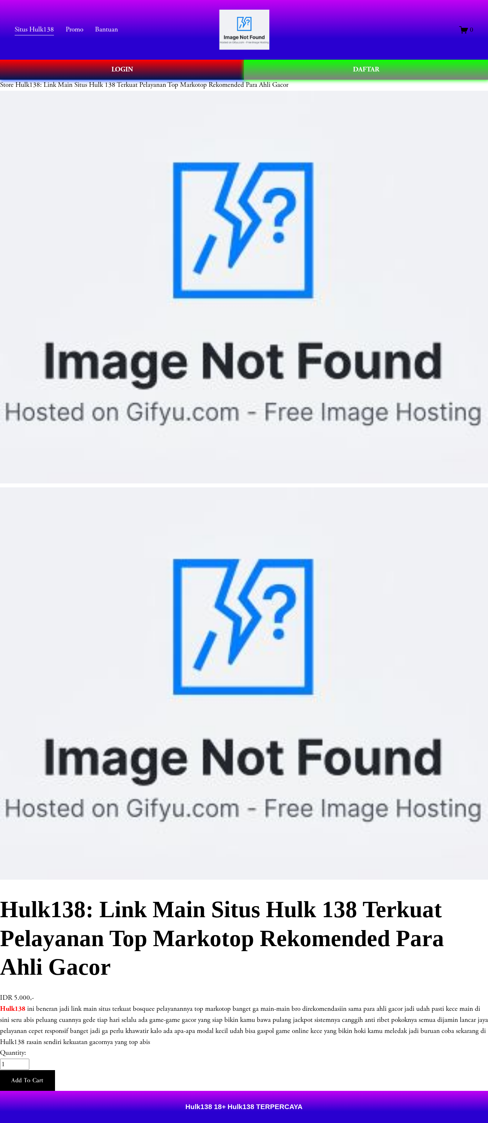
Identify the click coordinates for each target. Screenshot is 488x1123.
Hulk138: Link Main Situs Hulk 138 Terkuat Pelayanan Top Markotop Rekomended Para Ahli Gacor (151, 84)
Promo (74, 29)
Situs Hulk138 (34, 29)
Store (7, 84)
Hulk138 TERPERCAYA (264, 1106)
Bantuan (106, 29)
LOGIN (122, 69)
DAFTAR (366, 69)
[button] (27, 1080)
